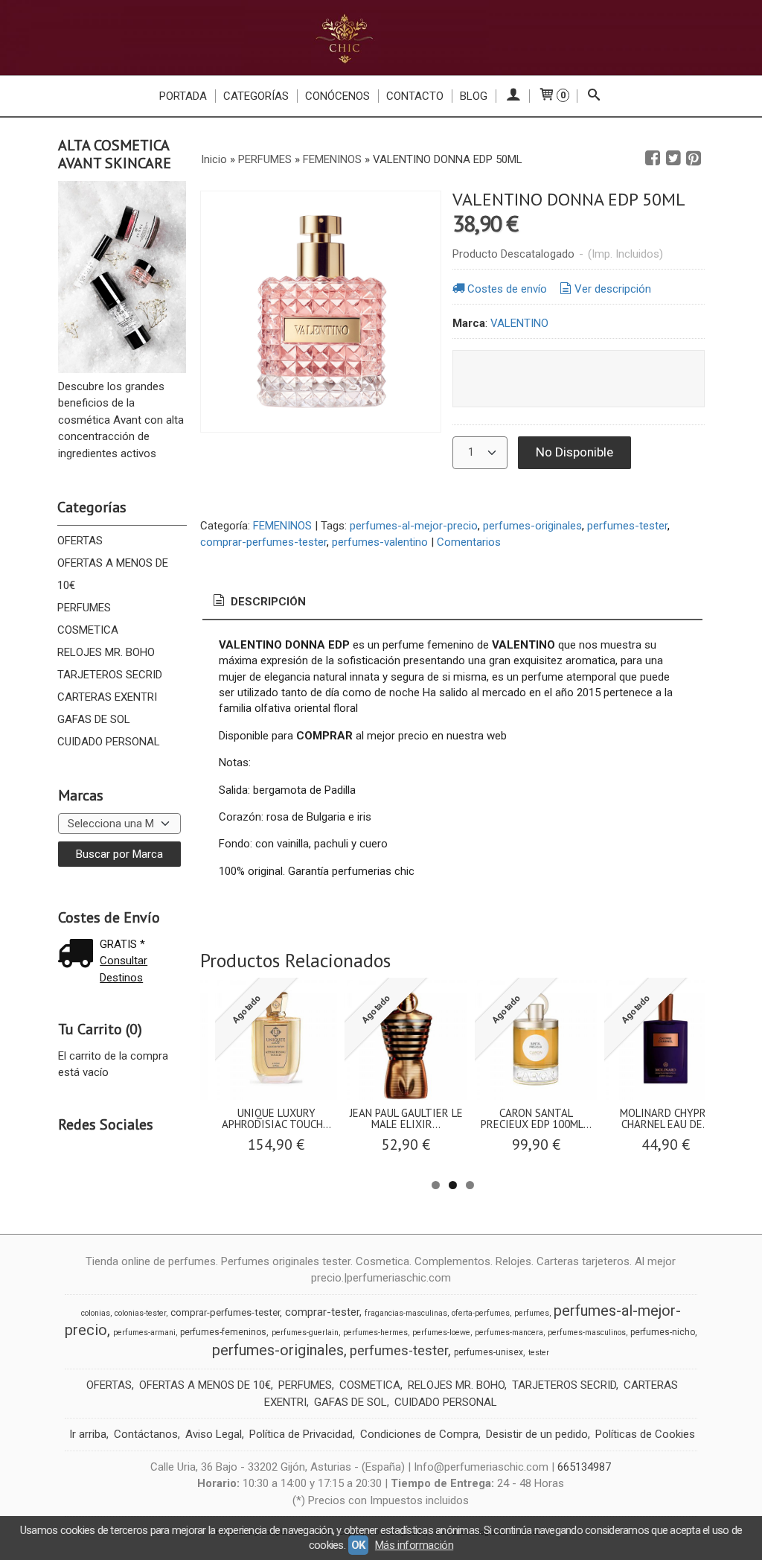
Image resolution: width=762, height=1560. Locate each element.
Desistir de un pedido (537, 1434)
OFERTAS (80, 540)
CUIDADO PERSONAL (108, 741)
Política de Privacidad (301, 1434)
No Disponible (574, 452)
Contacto (415, 96)
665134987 (584, 1467)
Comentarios (469, 542)
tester (538, 1352)
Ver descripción (612, 289)
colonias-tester (140, 1313)
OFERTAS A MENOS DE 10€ (112, 574)
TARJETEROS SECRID (109, 674)
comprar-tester (322, 1312)
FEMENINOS (282, 525)
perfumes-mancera (509, 1332)
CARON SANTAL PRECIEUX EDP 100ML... (536, 1118)
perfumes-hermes (375, 1332)
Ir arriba (87, 1434)
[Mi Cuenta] (512, 96)
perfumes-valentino (380, 542)
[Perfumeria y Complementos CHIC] (381, 37)
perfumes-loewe (441, 1332)
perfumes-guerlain (305, 1332)
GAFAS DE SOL (93, 719)
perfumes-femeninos (223, 1332)
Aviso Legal (213, 1434)
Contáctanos (146, 1434)
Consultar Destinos (123, 969)
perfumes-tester (627, 525)
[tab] (258, 602)
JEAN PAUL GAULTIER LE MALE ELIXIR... (406, 1118)
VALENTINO (519, 323)
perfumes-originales (532, 525)
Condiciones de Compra (419, 1434)
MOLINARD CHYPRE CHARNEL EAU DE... (666, 1118)
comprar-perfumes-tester (263, 542)
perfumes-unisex (488, 1352)
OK (358, 1545)
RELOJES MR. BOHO (106, 652)
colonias (95, 1313)
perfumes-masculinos (587, 1332)
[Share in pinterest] (693, 158)
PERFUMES (84, 607)
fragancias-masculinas (406, 1313)
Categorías (256, 96)
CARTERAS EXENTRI (107, 697)
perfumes (531, 1313)
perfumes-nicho (662, 1332)
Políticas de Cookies (645, 1434)
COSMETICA (87, 630)
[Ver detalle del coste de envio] (79, 955)
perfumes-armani (144, 1332)
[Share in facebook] (652, 158)
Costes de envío (507, 289)
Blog (473, 96)
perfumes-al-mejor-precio (414, 525)
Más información (414, 1545)
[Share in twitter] (673, 158)
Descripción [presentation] (267, 601)
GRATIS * (122, 944)
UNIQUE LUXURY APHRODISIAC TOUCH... (276, 1118)
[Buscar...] (593, 96)
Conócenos (337, 96)
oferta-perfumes (481, 1313)
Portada (183, 96)
